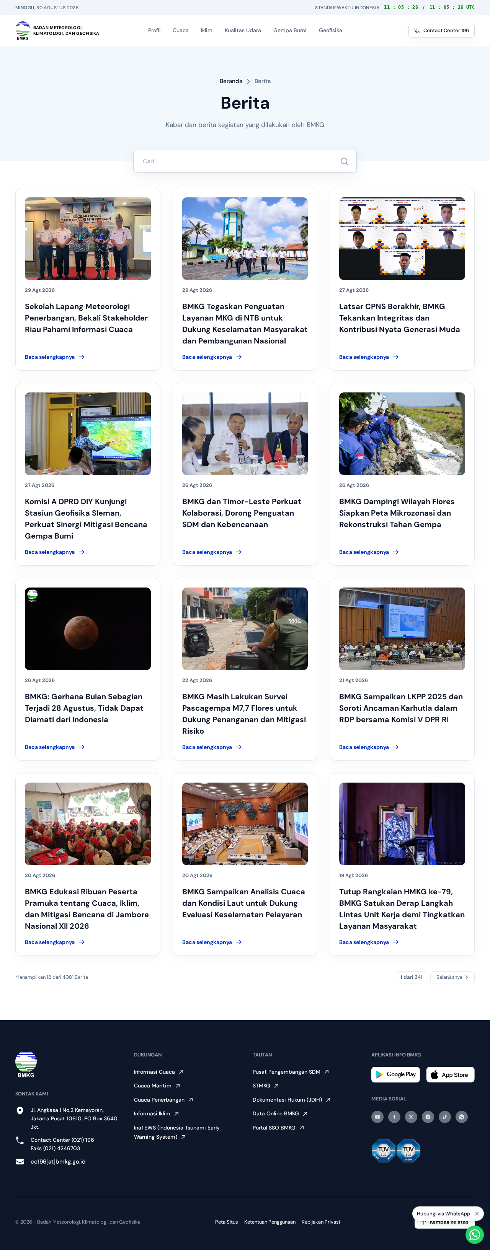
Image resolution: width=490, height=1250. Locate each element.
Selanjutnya (449, 977)
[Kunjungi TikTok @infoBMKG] (445, 1117)
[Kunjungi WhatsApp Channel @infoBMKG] (462, 1117)
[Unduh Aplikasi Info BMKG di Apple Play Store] (450, 1074)
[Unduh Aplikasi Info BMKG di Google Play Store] (395, 1074)
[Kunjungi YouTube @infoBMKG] (377, 1117)
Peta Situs (226, 1222)
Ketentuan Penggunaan (270, 1222)
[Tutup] (477, 1212)
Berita (263, 81)
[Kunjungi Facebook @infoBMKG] (394, 1117)
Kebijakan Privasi (321, 1222)
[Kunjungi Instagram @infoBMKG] (428, 1117)
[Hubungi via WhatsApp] (475, 1235)
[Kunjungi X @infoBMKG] (411, 1117)
